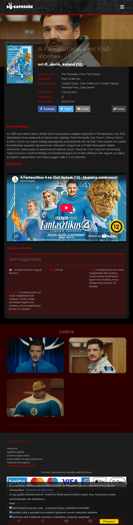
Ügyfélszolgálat (15, 451)
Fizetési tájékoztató (18, 455)
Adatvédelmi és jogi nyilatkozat (24, 459)
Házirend (12, 448)
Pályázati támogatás (18, 462)
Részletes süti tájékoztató (39, 490)
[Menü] (122, 7)
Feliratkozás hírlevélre (21, 465)
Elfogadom (109, 521)
